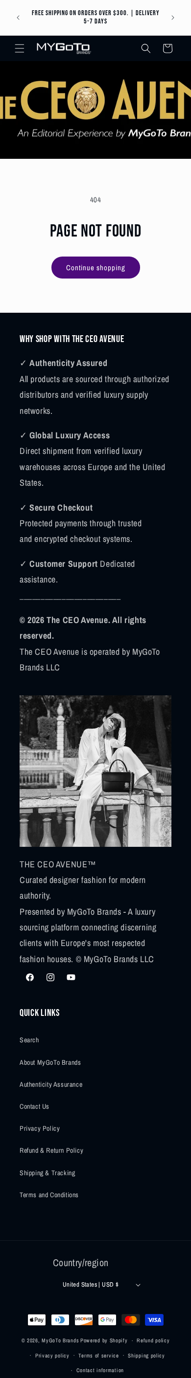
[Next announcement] (173, 17)
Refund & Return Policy (51, 1150)
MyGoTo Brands (60, 1340)
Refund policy (153, 1340)
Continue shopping (95, 267)
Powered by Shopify (104, 1340)
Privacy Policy (40, 1128)
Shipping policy (146, 1355)
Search (29, 1039)
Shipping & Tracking (47, 1172)
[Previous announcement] (18, 17)
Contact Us (34, 1106)
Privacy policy (52, 1355)
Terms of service (98, 1355)
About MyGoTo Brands (50, 1062)
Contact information (100, 1370)
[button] (19, 48)
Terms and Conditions (49, 1194)
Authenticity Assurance (51, 1084)
